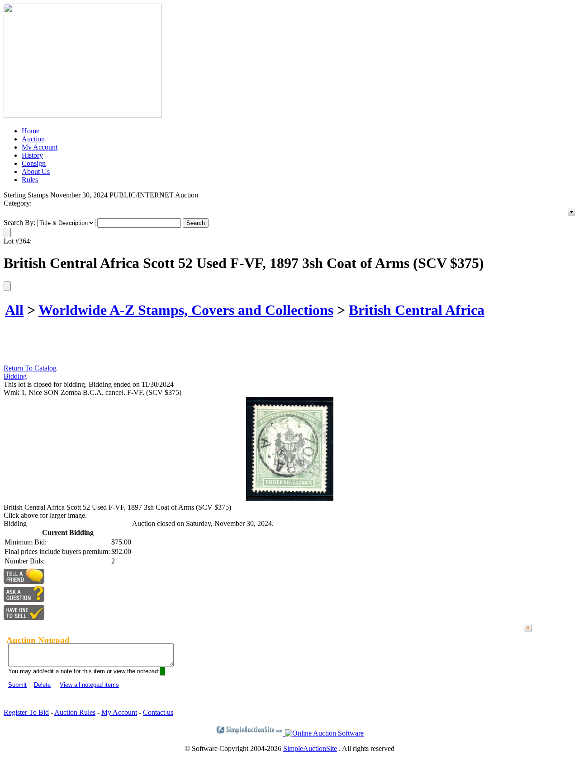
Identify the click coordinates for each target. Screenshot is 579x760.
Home (30, 131)
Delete (42, 684)
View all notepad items (89, 684)
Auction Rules (74, 712)
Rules (30, 179)
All (14, 310)
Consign (34, 163)
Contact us (158, 712)
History (32, 155)
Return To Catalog (30, 368)
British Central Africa (416, 310)
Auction (33, 139)
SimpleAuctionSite (310, 748)
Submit (17, 684)
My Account (39, 147)
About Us (36, 171)
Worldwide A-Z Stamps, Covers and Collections (185, 310)
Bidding (15, 376)
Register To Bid (26, 712)
